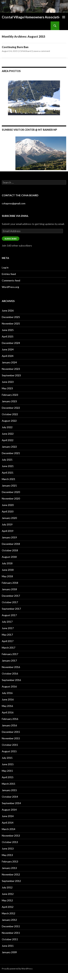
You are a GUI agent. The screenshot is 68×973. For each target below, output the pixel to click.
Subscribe (11, 238)
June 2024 (8, 349)
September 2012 (11, 880)
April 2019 (7, 530)
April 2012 (7, 906)
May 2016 (7, 705)
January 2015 (9, 790)
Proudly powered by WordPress (17, 968)
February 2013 (10, 861)
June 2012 (8, 893)
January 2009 (9, 952)
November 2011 (11, 932)
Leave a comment (41, 51)
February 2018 (10, 582)
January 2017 (9, 660)
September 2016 (11, 679)
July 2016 (7, 692)
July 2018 (7, 563)
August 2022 (9, 420)
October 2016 (10, 673)
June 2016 (8, 699)
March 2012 (8, 913)
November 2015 (11, 738)
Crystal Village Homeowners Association (32, 17)
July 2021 (7, 459)
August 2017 (9, 615)
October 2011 (10, 939)
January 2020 (9, 517)
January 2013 (9, 867)
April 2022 (7, 440)
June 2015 (8, 764)
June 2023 (8, 381)
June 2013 (8, 848)
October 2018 (10, 550)
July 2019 (7, 524)
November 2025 (11, 323)
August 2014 (9, 809)
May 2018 (7, 576)
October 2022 (10, 414)
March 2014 (8, 829)
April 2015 (7, 777)
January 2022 (9, 446)
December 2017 (11, 595)
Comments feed (11, 280)
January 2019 (9, 537)
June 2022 (8, 433)
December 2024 (11, 342)
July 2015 (7, 757)
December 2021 (11, 453)
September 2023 (11, 375)
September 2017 (11, 608)
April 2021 (7, 472)
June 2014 (8, 816)
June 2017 (8, 628)
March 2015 (8, 783)
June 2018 (8, 569)
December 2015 (11, 731)
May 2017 (7, 634)
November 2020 (11, 498)
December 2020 (11, 492)
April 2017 (7, 641)
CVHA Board (25, 51)
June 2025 (8, 329)
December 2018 (11, 543)
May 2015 (7, 770)
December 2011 (11, 926)
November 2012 (11, 874)
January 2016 (9, 725)
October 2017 (10, 602)
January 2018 (9, 589)
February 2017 (10, 654)
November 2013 (11, 835)
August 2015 (9, 751)
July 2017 (7, 621)
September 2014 (11, 803)
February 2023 (10, 394)
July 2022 (7, 427)
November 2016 (11, 667)
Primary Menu (63, 17)
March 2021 (8, 479)
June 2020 (8, 504)
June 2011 (8, 945)
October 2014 (10, 796)
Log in (5, 267)
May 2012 (7, 900)
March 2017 (8, 647)
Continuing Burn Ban (15, 47)
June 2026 (8, 310)
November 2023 (11, 368)
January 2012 (9, 919)
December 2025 (11, 317)
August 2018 (9, 556)
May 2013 (7, 855)
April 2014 (7, 822)
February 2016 (10, 718)
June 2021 (8, 466)
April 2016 (7, 712)
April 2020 (7, 511)
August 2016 (9, 686)
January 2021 (9, 485)
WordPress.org (10, 286)
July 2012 (7, 887)
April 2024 (7, 355)
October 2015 (10, 744)
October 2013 (10, 842)
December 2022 (11, 407)
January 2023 (9, 401)
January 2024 (9, 362)
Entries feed (9, 273)
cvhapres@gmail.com (13, 203)
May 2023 (7, 388)
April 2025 (7, 336)
